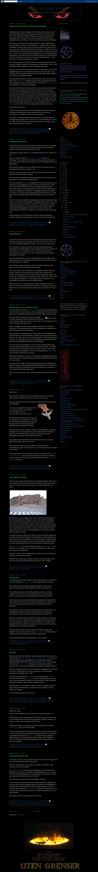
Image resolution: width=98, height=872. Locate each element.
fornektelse (33, 130)
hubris (40, 130)
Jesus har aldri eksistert (66, 413)
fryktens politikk (44, 224)
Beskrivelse (63, 41)
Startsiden (37, 811)
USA (34, 225)
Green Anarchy (64, 331)
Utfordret (62, 441)
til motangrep (29, 678)
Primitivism (63, 338)
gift (28, 467)
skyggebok (36, 133)
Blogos (62, 265)
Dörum (28, 676)
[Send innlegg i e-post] (49, 128)
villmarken (51, 298)
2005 (63, 200)
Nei (54, 297)
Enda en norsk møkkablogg (67, 271)
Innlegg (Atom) (20, 815)
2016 (63, 173)
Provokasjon (63, 435)
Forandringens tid (22, 130)
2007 (63, 195)
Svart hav (13, 392)
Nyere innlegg (13, 811)
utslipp (30, 468)
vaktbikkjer (39, 225)
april (65, 212)
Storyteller (63, 155)
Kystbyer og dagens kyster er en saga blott (72, 426)
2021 (63, 168)
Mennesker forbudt (65, 428)
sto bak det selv (22, 664)
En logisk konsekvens (66, 398)
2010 (63, 187)
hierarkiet (38, 382)
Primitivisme (63, 432)
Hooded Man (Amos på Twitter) (68, 146)
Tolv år (62, 439)
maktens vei (19, 701)
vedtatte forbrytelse (48, 546)
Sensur (29, 225)
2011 (63, 185)
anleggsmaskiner (27, 582)
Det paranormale (64, 394)
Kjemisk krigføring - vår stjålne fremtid (70, 418)
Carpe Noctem (64, 327)
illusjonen (46, 130)
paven (52, 713)
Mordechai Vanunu (32, 310)
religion (30, 383)
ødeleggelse (49, 468)
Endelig (12, 652)
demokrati (23, 224)
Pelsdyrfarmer (15, 234)
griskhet (30, 297)
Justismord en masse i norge (68, 415)
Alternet (62, 323)
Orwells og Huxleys (35, 658)
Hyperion (62, 280)
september (67, 202)
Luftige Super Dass (65, 148)
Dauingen (62, 267)
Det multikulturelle (65, 392)
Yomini (62, 298)
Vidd (61, 293)
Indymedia (63, 334)
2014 (63, 177)
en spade (38, 802)
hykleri (41, 297)
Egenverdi (63, 396)
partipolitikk (13, 383)
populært (25, 183)
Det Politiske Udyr (65, 142)
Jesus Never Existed (66, 336)
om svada (26, 701)
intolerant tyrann (13, 727)
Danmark (50, 351)
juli (64, 205)
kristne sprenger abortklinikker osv (69, 424)
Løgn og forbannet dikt (18, 756)
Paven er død (14, 711)
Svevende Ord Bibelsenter (67, 340)
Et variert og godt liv (65, 403)
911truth (62, 318)
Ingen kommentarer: (41, 128)
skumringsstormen (25, 133)
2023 (63, 165)
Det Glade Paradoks (65, 269)
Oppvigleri (21, 131)
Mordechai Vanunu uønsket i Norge (23, 307)
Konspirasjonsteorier (18, 142)
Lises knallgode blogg (66, 282)
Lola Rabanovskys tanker (67, 285)
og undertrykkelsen (31, 788)
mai (65, 210)
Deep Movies (63, 140)
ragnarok (46, 131)
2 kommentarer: (39, 565)
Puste (61, 287)
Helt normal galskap (65, 407)
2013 (63, 180)
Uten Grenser (49, 9)
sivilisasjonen (14, 133)
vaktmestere (41, 702)
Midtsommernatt (64, 430)
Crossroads (63, 329)
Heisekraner (14, 577)
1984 (17, 224)
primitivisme (29, 131)
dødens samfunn (32, 224)
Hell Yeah (62, 278)
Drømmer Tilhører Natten (67, 144)
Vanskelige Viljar (64, 291)
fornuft (18, 382)
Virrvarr (62, 296)
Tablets (62, 342)
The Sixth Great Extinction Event (69, 345)
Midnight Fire (63, 150)
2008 (63, 192)
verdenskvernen (38, 468)
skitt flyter (41, 805)
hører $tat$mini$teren (17, 770)
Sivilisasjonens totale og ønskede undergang (27, 26)
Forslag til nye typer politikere (68, 405)
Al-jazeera (63, 321)
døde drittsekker (22, 746)
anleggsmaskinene (16, 546)
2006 (63, 197)
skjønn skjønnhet (40, 632)
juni (65, 207)
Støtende (44, 298)
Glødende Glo (64, 276)
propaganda (38, 131)
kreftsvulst (13, 131)
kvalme (49, 382)
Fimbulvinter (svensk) (66, 274)
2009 (63, 190)
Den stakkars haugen (18, 477)
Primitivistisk (20, 81)
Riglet (61, 289)
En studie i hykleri (65, 400)
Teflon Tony (32, 702)
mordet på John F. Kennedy (34, 158)
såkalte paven (32, 735)
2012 (63, 182)
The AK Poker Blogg (65, 157)
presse (50, 676)
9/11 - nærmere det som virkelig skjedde (71, 389)
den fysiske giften (52, 83)
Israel (44, 382)
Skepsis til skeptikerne (66, 437)
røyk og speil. (21, 225)
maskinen (24, 567)
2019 (63, 170)
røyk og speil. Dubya (20, 702)
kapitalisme (48, 297)
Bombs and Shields (65, 325)
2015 (63, 175)
